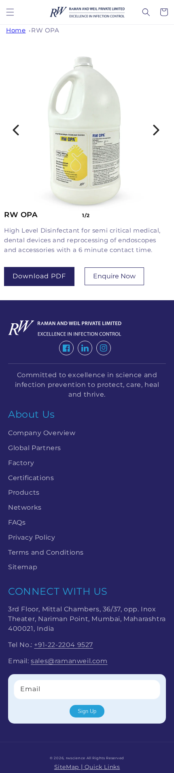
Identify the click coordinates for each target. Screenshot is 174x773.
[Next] (156, 130)
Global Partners (34, 448)
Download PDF (39, 276)
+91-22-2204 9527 (63, 645)
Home (15, 30)
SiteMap (67, 767)
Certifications (31, 478)
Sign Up (87, 711)
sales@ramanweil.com (69, 661)
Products (24, 492)
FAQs (16, 522)
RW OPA (45, 30)
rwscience (75, 758)
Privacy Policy (31, 537)
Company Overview (42, 433)
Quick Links (101, 767)
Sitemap (22, 567)
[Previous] (16, 130)
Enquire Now (114, 276)
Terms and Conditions (46, 552)
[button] (10, 12)
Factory (21, 463)
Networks (25, 507)
